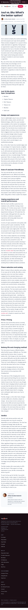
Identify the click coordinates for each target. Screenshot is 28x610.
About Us (3, 584)
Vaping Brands (4, 575)
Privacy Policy (4, 591)
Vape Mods (3, 542)
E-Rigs (2, 564)
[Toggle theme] (25, 6)
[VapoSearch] (7, 6)
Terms (2, 593)
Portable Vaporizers (5, 555)
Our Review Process (5, 586)
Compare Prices (4, 573)
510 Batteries (4, 560)
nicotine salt (4, 313)
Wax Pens (3, 566)
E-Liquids (3, 544)
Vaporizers (3, 578)
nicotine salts (9, 250)
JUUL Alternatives (5, 562)
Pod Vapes (3, 537)
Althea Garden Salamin (10, 19)
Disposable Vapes (5, 553)
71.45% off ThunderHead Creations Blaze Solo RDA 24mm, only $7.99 (14, 2)
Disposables (3, 539)
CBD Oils (3, 546)
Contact (3, 589)
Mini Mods (3, 557)
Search (20, 6)
